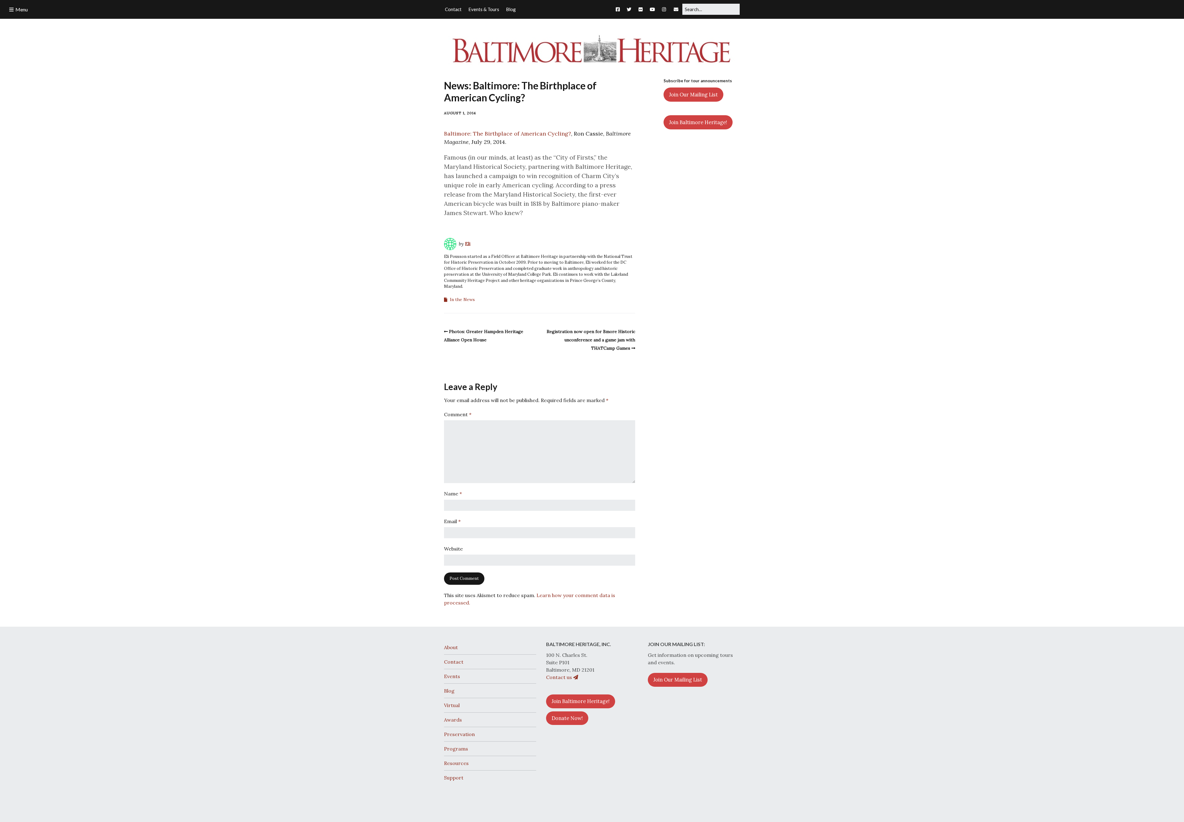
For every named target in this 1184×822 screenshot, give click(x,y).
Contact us (559, 677)
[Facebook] (619, 9)
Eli (468, 244)
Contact (453, 662)
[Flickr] (640, 9)
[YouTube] (652, 9)
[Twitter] (629, 9)
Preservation (459, 734)
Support (453, 778)
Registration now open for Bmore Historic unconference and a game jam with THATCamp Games (591, 340)
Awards (453, 720)
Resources (456, 763)
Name (453, 493)
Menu (21, 9)
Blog (449, 691)
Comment (457, 414)
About (451, 647)
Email (452, 521)
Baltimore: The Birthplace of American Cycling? (507, 133)
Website (453, 549)
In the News (462, 299)
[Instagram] (664, 9)
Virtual (452, 705)
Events (452, 676)
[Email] (676, 9)
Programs (456, 749)
